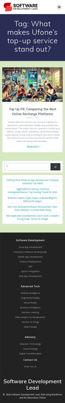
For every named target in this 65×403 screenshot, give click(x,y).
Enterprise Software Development (30, 251)
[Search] (55, 166)
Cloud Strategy (30, 348)
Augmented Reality (30, 297)
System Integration (30, 271)
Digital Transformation (30, 353)
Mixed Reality (30, 326)
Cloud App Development (30, 247)
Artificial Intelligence (30, 293)
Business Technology (30, 343)
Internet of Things (30, 322)
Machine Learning (30, 312)
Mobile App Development (30, 256)
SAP (30, 266)
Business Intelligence (30, 307)
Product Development (30, 261)
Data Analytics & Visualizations (30, 317)
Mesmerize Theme (36, 397)
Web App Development (30, 276)
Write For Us (30, 366)
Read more (32, 146)
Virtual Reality (30, 302)
